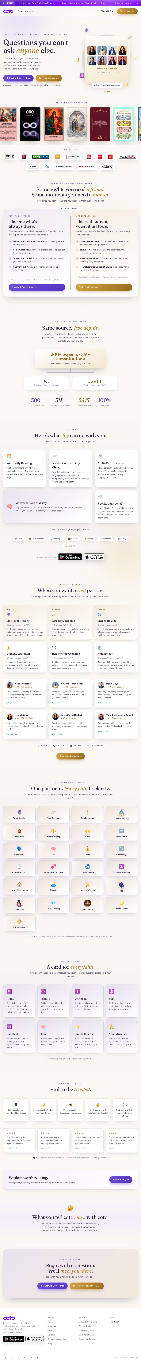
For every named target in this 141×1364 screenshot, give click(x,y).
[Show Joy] (105, 91)
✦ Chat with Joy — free (18, 78)
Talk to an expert (127, 11)
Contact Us (115, 1322)
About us (52, 1326)
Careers (29, 11)
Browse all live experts (71, 756)
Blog (20, 11)
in (24, 1357)
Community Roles (87, 1330)
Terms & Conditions (88, 1322)
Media (50, 1330)
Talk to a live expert (49, 78)
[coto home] (8, 11)
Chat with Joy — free (22, 287)
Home (50, 1322)
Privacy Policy (85, 1326)
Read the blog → (121, 1179)
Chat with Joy (107, 11)
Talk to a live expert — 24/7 (87, 1285)
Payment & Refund (87, 1339)
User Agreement (86, 1335)
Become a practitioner (58, 1339)
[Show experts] (109, 91)
